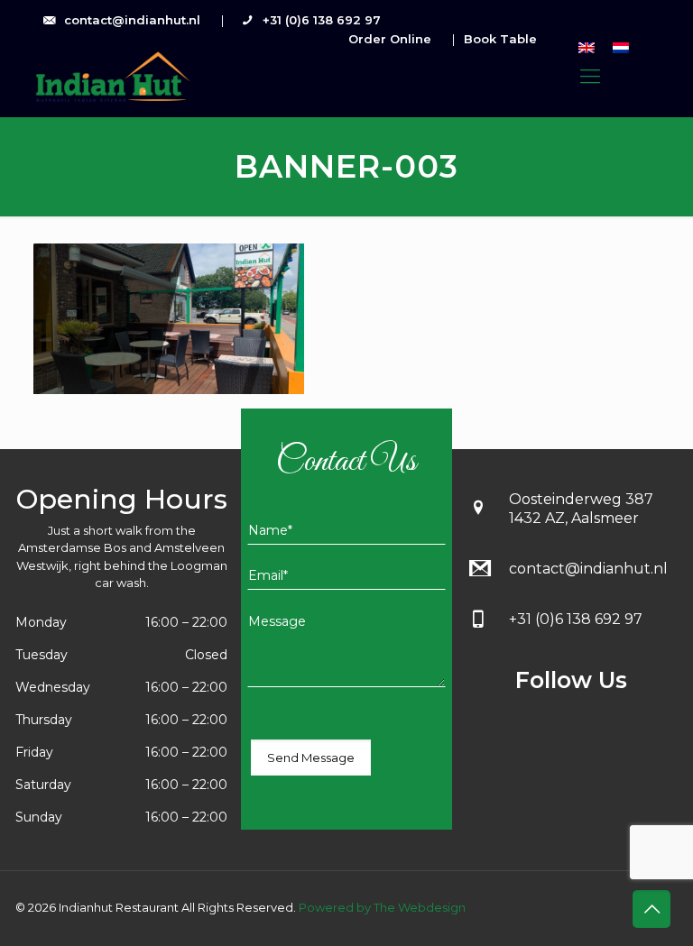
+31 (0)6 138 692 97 (322, 20)
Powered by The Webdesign (381, 907)
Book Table (500, 39)
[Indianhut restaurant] (111, 76)
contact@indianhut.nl (132, 20)
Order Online (389, 39)
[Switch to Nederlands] (621, 47)
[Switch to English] (586, 47)
